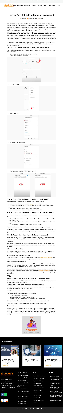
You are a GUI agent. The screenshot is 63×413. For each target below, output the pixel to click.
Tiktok (44, 5)
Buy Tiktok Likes (37, 397)
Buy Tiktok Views (37, 395)
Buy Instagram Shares (22, 389)
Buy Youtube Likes (22, 403)
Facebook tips (5, 365)
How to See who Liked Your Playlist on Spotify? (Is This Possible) (56, 397)
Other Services (52, 5)
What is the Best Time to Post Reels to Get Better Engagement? (55, 384)
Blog (59, 5)
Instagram (19, 5)
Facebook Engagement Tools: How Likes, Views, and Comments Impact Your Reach (53, 361)
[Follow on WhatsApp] (5, 394)
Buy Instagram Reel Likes (23, 382)
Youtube (33, 5)
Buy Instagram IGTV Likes (23, 380)
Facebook (26, 5)
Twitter (39, 5)
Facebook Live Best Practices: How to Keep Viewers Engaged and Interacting (8, 361)
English (9, 0)
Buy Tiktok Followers (38, 393)
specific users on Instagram (46, 257)
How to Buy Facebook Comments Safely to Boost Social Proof (31, 360)
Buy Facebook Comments (23, 396)
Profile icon (30, 204)
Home (14, 5)
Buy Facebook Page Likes (23, 394)
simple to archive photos (44, 270)
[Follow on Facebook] (2, 394)
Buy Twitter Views (38, 385)
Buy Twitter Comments (39, 388)
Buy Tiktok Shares (38, 390)
